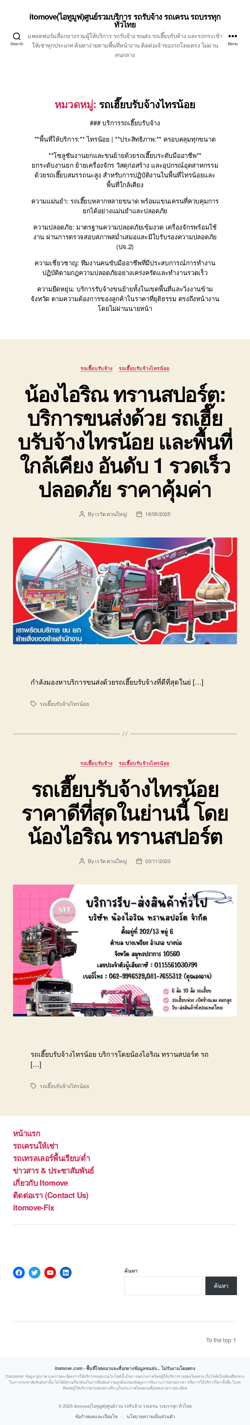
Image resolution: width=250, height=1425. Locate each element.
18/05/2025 (157, 514)
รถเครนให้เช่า (35, 1145)
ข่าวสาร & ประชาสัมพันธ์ (53, 1170)
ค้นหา (131, 1270)
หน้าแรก (26, 1133)
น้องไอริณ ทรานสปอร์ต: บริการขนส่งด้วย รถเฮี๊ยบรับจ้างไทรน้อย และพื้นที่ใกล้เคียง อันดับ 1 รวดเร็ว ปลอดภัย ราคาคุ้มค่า (125, 440)
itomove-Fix (33, 1207)
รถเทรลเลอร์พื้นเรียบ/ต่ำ (51, 1157)
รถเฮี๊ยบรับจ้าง (96, 368)
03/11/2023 (157, 861)
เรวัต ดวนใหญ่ (111, 514)
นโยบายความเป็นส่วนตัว (151, 1416)
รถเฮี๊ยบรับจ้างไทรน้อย (144, 368)
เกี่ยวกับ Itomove (40, 1182)
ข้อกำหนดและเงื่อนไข (96, 1416)
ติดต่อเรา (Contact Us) (51, 1194)
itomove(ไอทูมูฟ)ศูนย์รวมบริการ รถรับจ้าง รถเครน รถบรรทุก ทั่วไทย (124, 20)
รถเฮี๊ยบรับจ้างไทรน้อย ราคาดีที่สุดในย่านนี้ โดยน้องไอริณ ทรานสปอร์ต (124, 812)
